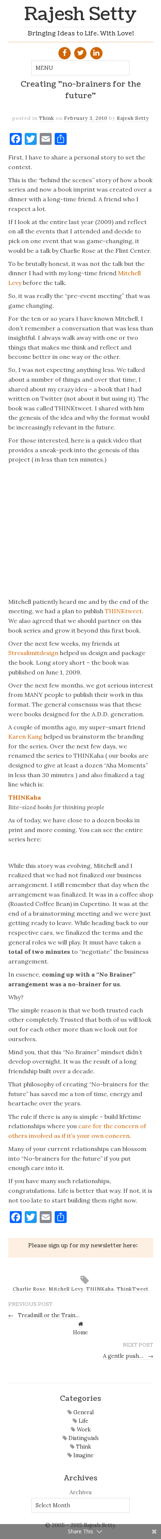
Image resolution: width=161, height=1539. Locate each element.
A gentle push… (128, 1356)
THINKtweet (123, 611)
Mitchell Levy (66, 1289)
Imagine (83, 1455)
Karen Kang (25, 736)
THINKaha (24, 797)
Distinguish (82, 1438)
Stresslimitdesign (33, 653)
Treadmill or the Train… (44, 1315)
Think (46, 118)
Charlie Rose (29, 1289)
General (83, 1412)
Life (82, 1421)
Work (83, 1429)
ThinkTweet (133, 1289)
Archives (81, 1492)
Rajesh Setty (80, 14)
